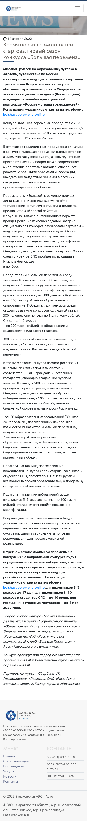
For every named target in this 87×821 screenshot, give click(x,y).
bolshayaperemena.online (24, 587)
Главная (9, 756)
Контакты (10, 781)
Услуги (8, 771)
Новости (9, 776)
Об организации (16, 761)
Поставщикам (13, 766)
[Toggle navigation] (78, 8)
